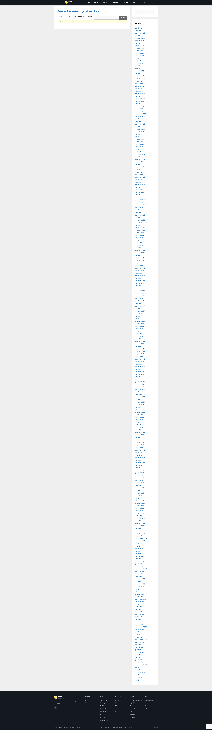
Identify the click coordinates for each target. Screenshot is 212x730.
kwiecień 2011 (139, 493)
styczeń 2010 (139, 531)
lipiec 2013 (138, 425)
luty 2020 (138, 225)
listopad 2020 (139, 202)
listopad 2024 (139, 81)
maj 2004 (138, 644)
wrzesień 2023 (140, 116)
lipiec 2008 (138, 576)
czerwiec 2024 (140, 94)
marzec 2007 (139, 612)
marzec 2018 (139, 283)
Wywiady (132, 708)
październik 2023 (141, 114)
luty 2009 (138, 559)
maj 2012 (138, 460)
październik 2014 (140, 387)
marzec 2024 (139, 101)
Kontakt (107, 727)
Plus (116, 708)
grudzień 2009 (140, 533)
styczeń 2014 (139, 409)
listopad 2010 (139, 505)
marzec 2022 (139, 162)
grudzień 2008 (140, 564)
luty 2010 (138, 528)
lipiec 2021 (138, 182)
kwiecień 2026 (140, 38)
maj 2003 (138, 655)
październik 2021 (140, 174)
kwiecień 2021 (140, 190)
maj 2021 (138, 187)
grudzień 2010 (140, 503)
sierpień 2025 (139, 58)
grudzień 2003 (140, 650)
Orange (117, 700)
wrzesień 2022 (140, 147)
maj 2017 (138, 308)
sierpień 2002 (139, 667)
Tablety (102, 706)
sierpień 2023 (139, 119)
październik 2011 (140, 478)
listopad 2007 (139, 596)
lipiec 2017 (138, 303)
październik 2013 (140, 417)
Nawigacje (103, 711)
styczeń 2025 (139, 76)
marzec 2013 (139, 435)
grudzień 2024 (140, 78)
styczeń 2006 (139, 622)
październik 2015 (140, 356)
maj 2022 (138, 157)
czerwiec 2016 (140, 336)
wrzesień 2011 (140, 480)
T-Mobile (117, 706)
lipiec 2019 (138, 243)
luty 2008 (138, 589)
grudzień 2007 (140, 594)
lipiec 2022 (138, 152)
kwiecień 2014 (140, 402)
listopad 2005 (139, 624)
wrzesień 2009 (140, 541)
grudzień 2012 (140, 442)
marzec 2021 (139, 192)
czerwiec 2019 (140, 245)
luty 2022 (138, 164)
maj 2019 (138, 248)
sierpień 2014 (139, 392)
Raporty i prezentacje (136, 700)
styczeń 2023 (139, 136)
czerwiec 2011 (140, 488)
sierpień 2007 (139, 604)
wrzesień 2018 (140, 268)
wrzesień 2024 (140, 86)
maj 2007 (138, 609)
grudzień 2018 (140, 260)
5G (116, 711)
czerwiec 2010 (140, 518)
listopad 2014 (139, 384)
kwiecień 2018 (140, 281)
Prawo (131, 711)
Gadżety (102, 717)
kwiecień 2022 (140, 159)
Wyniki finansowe (134, 703)
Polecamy (88, 703)
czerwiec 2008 (140, 579)
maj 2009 (138, 551)
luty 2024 (138, 104)
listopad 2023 (139, 111)
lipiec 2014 (138, 394)
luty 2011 (138, 498)
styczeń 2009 (139, 561)
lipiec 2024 (138, 91)
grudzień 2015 (140, 351)
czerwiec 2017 (140, 306)
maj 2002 (138, 675)
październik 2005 (141, 627)
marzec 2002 (139, 677)
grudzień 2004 (140, 634)
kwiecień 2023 (140, 129)
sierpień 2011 (139, 483)
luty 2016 (138, 346)
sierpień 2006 (139, 617)
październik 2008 (141, 569)
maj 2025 (138, 66)
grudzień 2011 (139, 473)
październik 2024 (141, 83)
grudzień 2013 (140, 412)
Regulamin (119, 727)
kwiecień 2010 (140, 523)
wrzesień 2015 (140, 359)
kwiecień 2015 (140, 372)
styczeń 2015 (139, 379)
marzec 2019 (139, 253)
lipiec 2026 (138, 30)
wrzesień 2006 (140, 614)
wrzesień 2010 (140, 510)
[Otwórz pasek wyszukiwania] (145, 2)
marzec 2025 (139, 71)
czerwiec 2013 (140, 427)
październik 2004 (141, 639)
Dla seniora (103, 708)
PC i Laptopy (103, 714)
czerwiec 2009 (140, 548)
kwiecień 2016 (140, 341)
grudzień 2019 (140, 230)
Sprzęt (104, 2)
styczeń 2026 (139, 45)
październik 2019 (140, 235)
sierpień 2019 (139, 240)
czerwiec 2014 (140, 397)
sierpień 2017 (139, 301)
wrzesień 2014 (140, 389)
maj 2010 (138, 521)
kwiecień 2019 (140, 250)
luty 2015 (138, 377)
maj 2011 (138, 490)
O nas (101, 727)
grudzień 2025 (140, 48)
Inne (134, 2)
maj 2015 (138, 369)
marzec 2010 (139, 526)
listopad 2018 (139, 263)
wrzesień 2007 (140, 601)
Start (89, 2)
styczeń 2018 (139, 288)
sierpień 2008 (139, 574)
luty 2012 (138, 468)
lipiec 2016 (138, 334)
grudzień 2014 (140, 382)
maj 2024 (138, 96)
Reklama (132, 717)
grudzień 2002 (140, 660)
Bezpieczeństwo (149, 700)
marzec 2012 (139, 465)
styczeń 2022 (139, 167)
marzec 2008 (139, 586)
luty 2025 (138, 73)
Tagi (124, 727)
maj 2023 (138, 126)
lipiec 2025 (138, 61)
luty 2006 (138, 619)
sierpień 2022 (139, 149)
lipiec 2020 (138, 212)
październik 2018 (140, 265)
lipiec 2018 (138, 273)
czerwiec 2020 (140, 215)
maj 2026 (138, 35)
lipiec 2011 (138, 485)
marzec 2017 (139, 313)
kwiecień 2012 (140, 463)
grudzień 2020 (140, 200)
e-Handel (132, 714)
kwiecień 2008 (140, 584)
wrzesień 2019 (140, 238)
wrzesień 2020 (140, 207)
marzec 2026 (139, 40)
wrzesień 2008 (140, 571)
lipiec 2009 (139, 546)
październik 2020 (141, 205)
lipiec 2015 (138, 364)
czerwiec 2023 (140, 124)
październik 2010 (140, 508)
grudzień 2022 (140, 139)
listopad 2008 (139, 566)
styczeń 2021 (139, 197)
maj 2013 (138, 430)
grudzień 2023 (140, 109)
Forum (64, 16)
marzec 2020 (139, 222)
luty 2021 (138, 195)
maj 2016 (138, 339)
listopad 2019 (139, 233)
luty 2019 (138, 255)
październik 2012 (140, 447)
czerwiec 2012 (140, 457)
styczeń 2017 (139, 318)
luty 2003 (138, 657)
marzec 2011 (139, 495)
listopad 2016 (139, 323)
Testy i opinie (103, 700)
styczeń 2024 (139, 106)
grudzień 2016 (140, 321)
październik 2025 (141, 53)
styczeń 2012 (139, 470)
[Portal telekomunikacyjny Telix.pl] (60, 697)
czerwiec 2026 (140, 33)
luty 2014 (138, 407)
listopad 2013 (139, 414)
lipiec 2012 (138, 455)
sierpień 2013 (139, 422)
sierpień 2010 (139, 513)
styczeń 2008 (139, 591)
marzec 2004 (139, 647)
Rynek (126, 2)
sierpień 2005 (139, 632)
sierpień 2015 (139, 361)
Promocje (87, 700)
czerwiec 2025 (140, 63)
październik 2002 (141, 665)
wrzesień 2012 (140, 450)
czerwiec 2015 (140, 366)
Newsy (95, 2)
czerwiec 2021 (140, 185)
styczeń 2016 (139, 349)
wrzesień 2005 (140, 629)
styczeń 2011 (139, 500)
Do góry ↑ (155, 727)
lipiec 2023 (138, 121)
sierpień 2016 (139, 331)
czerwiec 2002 (140, 672)
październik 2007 (141, 599)
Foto (146, 708)
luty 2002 (138, 680)
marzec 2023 (139, 131)
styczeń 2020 (139, 227)
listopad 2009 (139, 536)
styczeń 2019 (139, 258)
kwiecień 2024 (140, 99)
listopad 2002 (139, 662)
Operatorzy (116, 2)
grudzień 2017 (140, 291)
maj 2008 (138, 581)
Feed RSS (129, 727)
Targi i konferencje (135, 706)
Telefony (102, 703)
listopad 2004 (139, 637)
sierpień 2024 (139, 88)
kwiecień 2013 (140, 432)
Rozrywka (147, 703)
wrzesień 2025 (140, 56)
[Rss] (55, 708)
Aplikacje (147, 706)
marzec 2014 (139, 404)
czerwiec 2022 (140, 154)
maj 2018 (138, 278)
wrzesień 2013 (140, 420)
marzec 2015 (139, 374)
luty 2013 (138, 437)
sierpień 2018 (139, 270)
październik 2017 (140, 296)
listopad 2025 (139, 51)
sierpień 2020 (139, 210)
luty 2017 (138, 316)
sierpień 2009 (139, 543)
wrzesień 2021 (140, 177)
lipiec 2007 (138, 607)
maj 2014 (138, 399)
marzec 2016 (139, 344)
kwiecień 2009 (140, 554)
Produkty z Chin (104, 720)
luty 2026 (138, 43)
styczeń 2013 (139, 440)
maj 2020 (138, 217)
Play (116, 703)
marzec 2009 (139, 556)
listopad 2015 (139, 354)
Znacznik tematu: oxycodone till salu (79, 11)
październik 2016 (140, 326)
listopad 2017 (139, 293)
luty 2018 (138, 286)
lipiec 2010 (138, 516)
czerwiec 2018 (140, 276)
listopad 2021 (139, 172)
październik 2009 (141, 538)
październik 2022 (141, 144)
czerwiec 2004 (140, 642)
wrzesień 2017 (140, 298)
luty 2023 (138, 134)
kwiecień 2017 (140, 311)
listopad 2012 (139, 445)
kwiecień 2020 (140, 220)
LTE (116, 714)
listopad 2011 (139, 475)
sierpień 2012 (139, 452)
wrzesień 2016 (140, 329)
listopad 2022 (139, 142)
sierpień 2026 (139, 28)
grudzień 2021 (140, 169)
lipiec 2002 (138, 670)
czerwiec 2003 (140, 652)
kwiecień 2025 (140, 68)
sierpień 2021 (139, 179)
